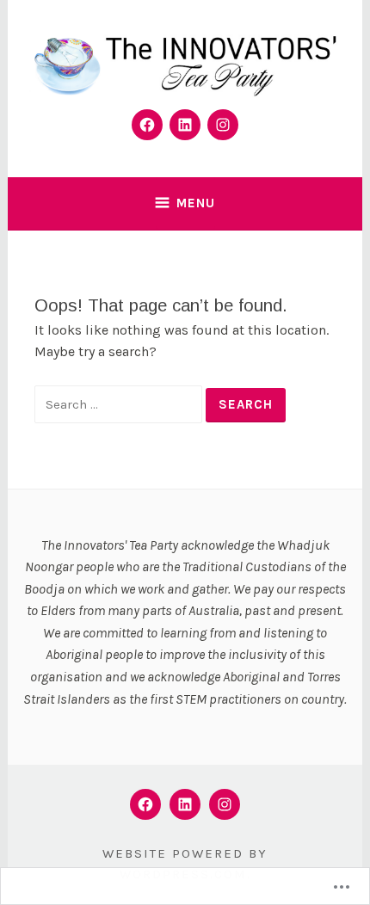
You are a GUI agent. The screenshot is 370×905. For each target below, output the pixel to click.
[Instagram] (222, 124)
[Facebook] (147, 124)
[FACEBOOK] (145, 804)
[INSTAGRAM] (224, 804)
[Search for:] (120, 404)
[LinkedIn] (185, 124)
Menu (195, 203)
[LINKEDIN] (185, 804)
